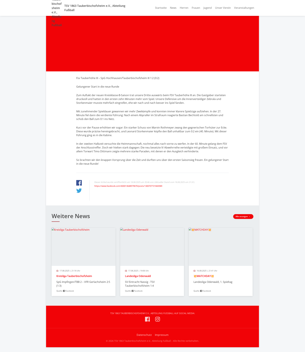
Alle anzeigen (242, 216)
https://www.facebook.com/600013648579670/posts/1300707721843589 (128, 185)
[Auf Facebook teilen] (79, 183)
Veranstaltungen (244, 8)
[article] (83, 262)
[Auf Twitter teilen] (79, 191)
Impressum (162, 335)
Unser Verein (223, 8)
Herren (184, 8)
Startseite (161, 8)
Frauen (196, 8)
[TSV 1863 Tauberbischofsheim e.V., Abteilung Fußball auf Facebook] (147, 319)
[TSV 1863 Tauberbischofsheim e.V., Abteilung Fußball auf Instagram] (157, 319)
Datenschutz (144, 335)
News (173, 8)
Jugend (207, 8)
